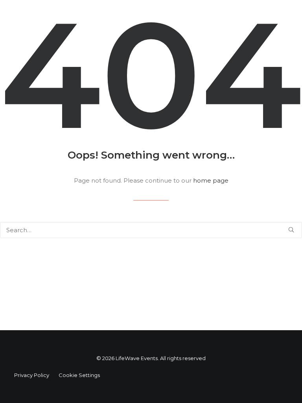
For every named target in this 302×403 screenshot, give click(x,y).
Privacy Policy (31, 375)
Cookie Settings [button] (79, 375)
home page (210, 180)
